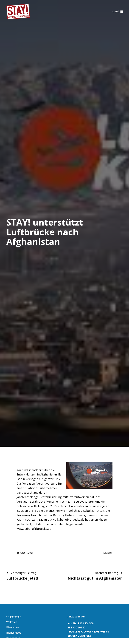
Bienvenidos (13, 632)
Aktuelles (107, 552)
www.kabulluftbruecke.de (34, 528)
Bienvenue (12, 627)
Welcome (11, 622)
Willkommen (13, 616)
